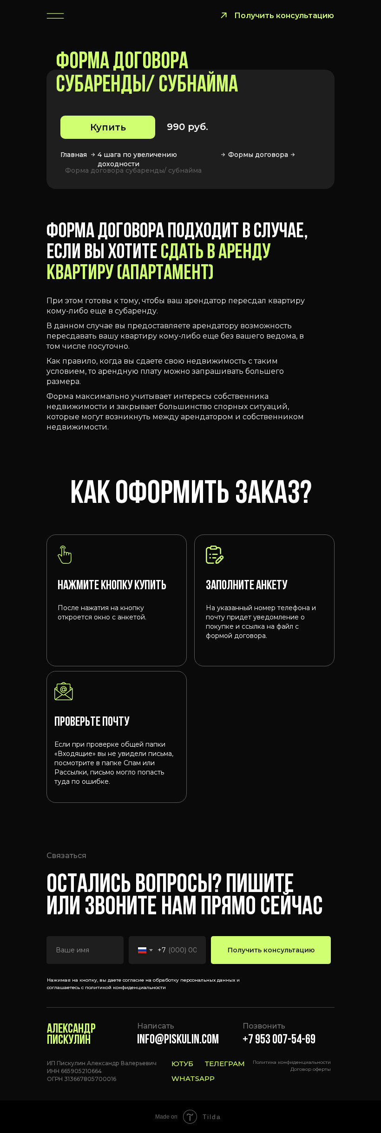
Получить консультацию (271, 950)
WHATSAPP (193, 1078)
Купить (108, 127)
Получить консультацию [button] (284, 15)
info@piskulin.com (178, 1040)
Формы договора (258, 154)
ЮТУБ (182, 1063)
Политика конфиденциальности (292, 1062)
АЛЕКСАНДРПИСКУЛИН (71, 1035)
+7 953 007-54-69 (279, 1040)
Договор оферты (310, 1069)
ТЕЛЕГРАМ (225, 1063)
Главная (73, 154)
